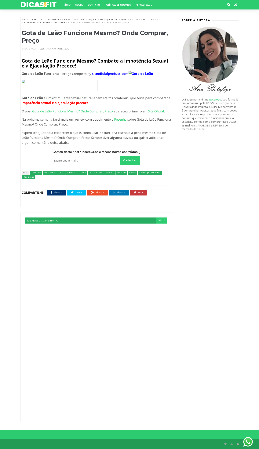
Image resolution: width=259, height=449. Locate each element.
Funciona (79, 19)
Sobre (79, 4)
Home (25, 19)
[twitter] (225, 444)
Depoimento (53, 19)
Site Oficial (156, 111)
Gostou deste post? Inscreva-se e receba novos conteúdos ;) (96, 152)
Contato (94, 4)
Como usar (37, 19)
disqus (161, 220)
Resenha (126, 19)
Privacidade (144, 4)
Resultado (140, 19)
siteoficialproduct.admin (36, 22)
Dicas (67, 19)
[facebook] (238, 444)
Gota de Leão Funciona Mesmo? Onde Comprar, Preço (72, 111)
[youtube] (232, 444)
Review (154, 19)
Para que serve (109, 19)
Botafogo (215, 99)
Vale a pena (60, 22)
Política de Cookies (118, 4)
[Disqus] (96, 271)
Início (67, 4)
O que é (92, 19)
